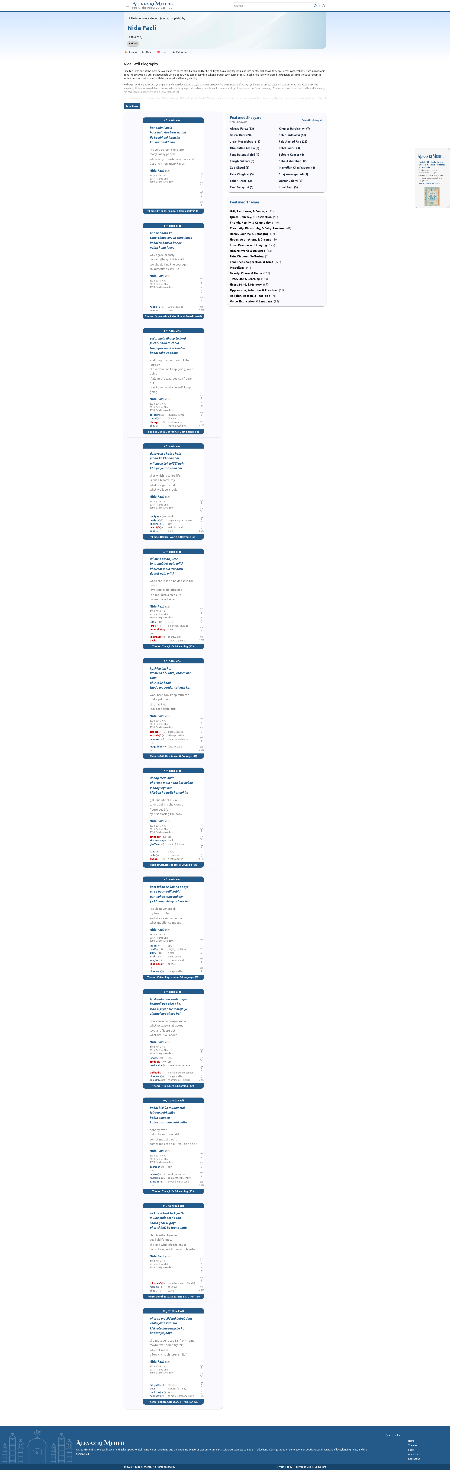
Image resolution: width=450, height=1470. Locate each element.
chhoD (153, 1290)
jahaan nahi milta (162, 1112)
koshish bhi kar (160, 668)
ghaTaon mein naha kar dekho (171, 782)
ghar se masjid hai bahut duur (171, 1318)
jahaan (154, 1174)
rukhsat (154, 1283)
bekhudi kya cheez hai (165, 1003)
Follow (133, 43)
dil (151, 622)
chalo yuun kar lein (163, 1323)
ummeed (155, 739)
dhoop (154, 422)
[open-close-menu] (127, 5)
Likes (165, 52)
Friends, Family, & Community (175, 211)
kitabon (154, 840)
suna (152, 310)
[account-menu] (323, 5)
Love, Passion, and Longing (248, 245)
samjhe (154, 960)
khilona (154, 523)
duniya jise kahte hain (165, 453)
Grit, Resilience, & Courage (175, 756)
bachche (155, 1392)
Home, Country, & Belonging (249, 233)
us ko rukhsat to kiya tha (167, 1213)
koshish (154, 735)
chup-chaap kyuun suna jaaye (171, 237)
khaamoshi (156, 964)
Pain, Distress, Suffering (247, 256)
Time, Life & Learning (175, 646)
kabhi (153, 956)
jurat (153, 625)
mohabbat (156, 629)
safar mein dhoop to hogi (168, 338)
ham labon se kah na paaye (169, 887)
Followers (181, 52)
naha (153, 851)
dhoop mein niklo (162, 778)
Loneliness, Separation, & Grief (175, 1296)
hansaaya (155, 1396)
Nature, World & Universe (175, 537)
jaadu (153, 520)
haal (152, 949)
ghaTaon (155, 844)
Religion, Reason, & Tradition (175, 1402)
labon (153, 945)
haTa (153, 855)
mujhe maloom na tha (165, 1217)
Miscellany (237, 267)
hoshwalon (156, 1065)
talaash (154, 731)
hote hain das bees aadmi (168, 132)
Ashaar (133, 52)
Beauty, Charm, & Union (246, 273)
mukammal (156, 1178)
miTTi (153, 527)
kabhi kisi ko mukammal (167, 1108)
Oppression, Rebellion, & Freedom (176, 316)
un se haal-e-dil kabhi (165, 891)
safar (153, 414)
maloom (154, 1287)
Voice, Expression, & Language (175, 977)
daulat (154, 640)
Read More (132, 106)
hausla (154, 306)
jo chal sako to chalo (164, 343)
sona (153, 531)
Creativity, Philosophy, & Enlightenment (257, 228)
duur (152, 1388)
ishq (152, 1058)
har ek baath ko (161, 233)
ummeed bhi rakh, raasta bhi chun (170, 675)
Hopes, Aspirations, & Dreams (250, 239)
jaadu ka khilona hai (164, 458)
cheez (153, 971)
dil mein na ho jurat (163, 559)
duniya (154, 516)
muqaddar (156, 746)
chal (152, 425)
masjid (154, 1385)
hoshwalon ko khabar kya (168, 999)
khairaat (155, 636)
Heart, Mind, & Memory (246, 284)
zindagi (154, 836)
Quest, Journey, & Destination (176, 431)
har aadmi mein (161, 127)
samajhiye (156, 1080)
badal (153, 418)
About (149, 52)
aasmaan (155, 1166)
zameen (154, 1181)
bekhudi (155, 1072)
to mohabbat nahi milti (166, 563)
